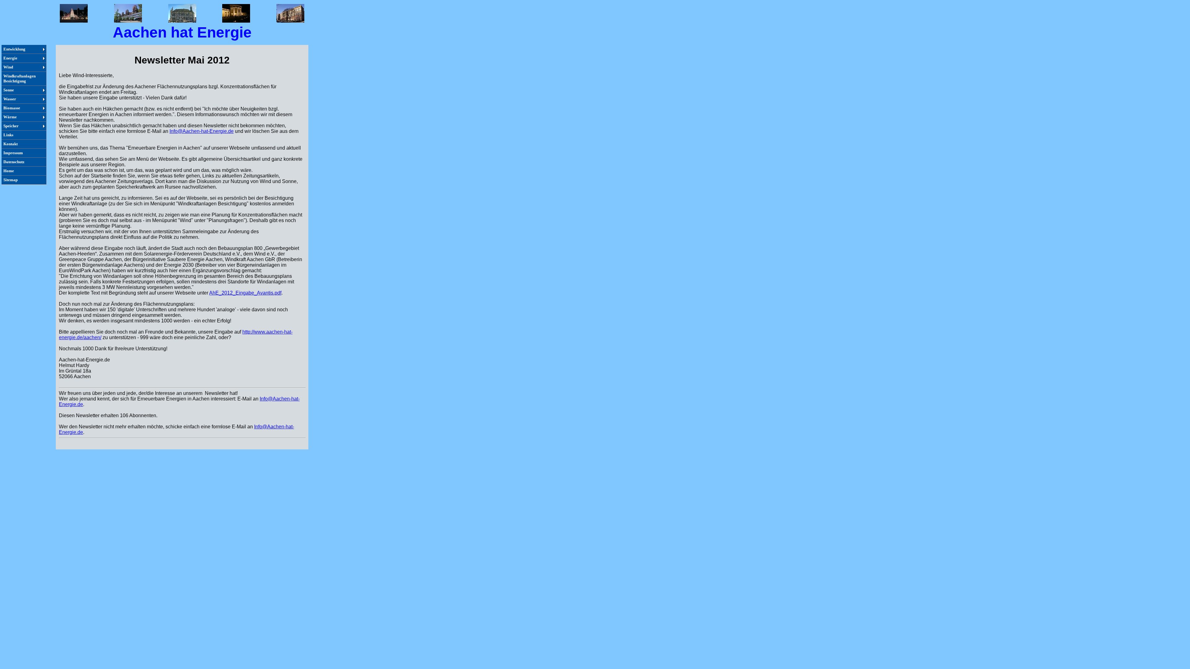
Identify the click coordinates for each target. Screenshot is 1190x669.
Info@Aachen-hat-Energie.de (202, 131)
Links (8, 135)
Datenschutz (13, 162)
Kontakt (10, 144)
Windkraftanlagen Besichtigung (19, 78)
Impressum (13, 153)
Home (8, 170)
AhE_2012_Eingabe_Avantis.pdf (245, 292)
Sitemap (10, 179)
